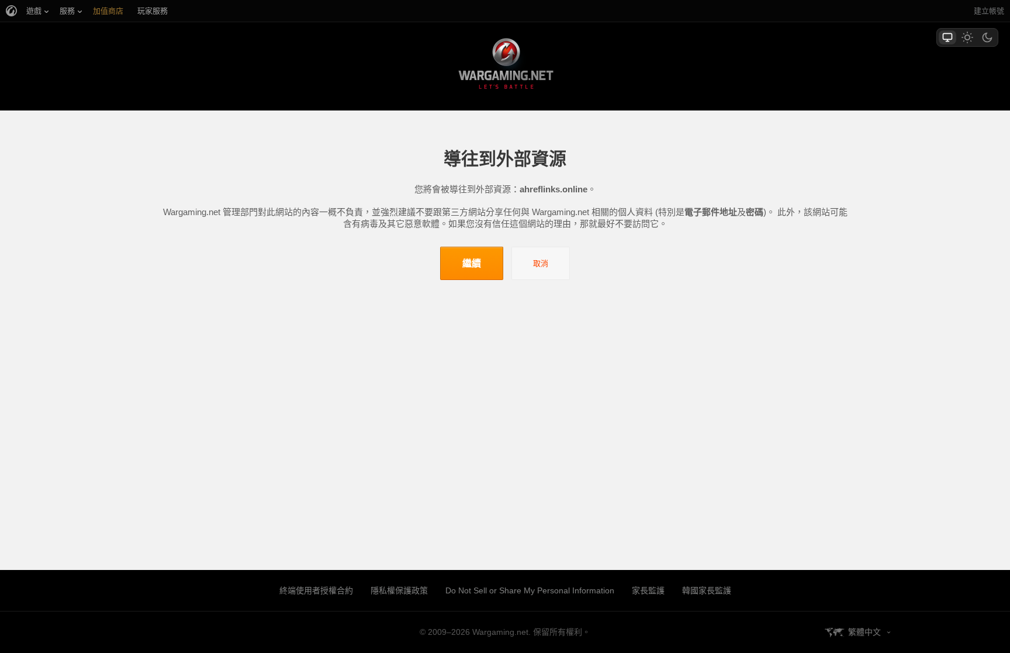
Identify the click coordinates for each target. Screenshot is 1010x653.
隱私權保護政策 (399, 590)
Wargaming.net (505, 65)
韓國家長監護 (706, 590)
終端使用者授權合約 (316, 590)
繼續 (471, 263)
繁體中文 (864, 632)
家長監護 (648, 590)
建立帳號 (989, 10)
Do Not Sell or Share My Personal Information (529, 590)
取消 (540, 263)
